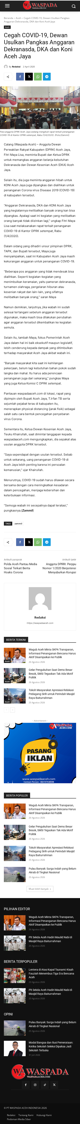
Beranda (8, 18)
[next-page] (12, 709)
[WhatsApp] (38, 77)
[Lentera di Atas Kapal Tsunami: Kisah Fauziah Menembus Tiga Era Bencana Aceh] (15, 975)
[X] (29, 77)
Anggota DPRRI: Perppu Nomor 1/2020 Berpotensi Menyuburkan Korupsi (59, 568)
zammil (18, 523)
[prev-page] (6, 709)
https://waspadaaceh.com (40, 623)
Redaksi (16, 66)
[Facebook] (20, 77)
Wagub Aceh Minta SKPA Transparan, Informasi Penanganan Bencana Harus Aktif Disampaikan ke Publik (52, 653)
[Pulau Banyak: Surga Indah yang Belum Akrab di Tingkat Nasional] (15, 874)
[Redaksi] (6, 67)
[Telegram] (47, 77)
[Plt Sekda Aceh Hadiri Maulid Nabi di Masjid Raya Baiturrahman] (15, 943)
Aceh (18, 18)
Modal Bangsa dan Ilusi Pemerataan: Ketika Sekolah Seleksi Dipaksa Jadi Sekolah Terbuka (51, 1046)
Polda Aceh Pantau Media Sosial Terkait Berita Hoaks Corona (20, 568)
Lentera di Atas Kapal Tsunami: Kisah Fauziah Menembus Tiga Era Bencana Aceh (51, 973)
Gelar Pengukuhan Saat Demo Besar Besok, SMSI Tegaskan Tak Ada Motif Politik (51, 673)
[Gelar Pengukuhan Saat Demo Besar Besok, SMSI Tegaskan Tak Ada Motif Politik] (15, 675)
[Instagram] (35, 1085)
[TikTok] (45, 1085)
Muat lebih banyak (39, 888)
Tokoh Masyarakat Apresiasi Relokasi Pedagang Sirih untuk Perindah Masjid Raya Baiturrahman (52, 694)
